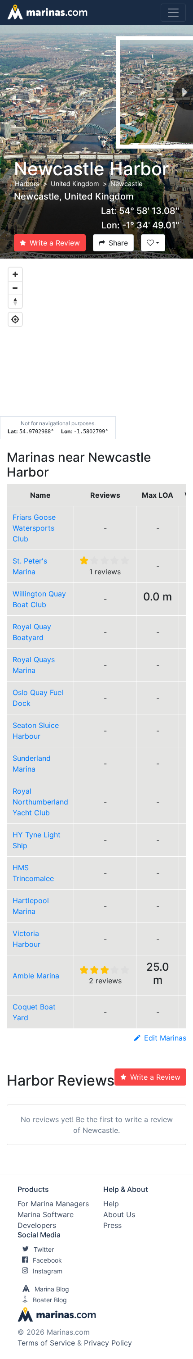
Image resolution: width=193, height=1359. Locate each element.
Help (111, 1203)
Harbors (27, 183)
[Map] (96, 349)
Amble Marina (36, 975)
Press (112, 1225)
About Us (119, 1214)
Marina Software (46, 1214)
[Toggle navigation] (173, 13)
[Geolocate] (15, 319)
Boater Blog (50, 1300)
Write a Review (55, 242)
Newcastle (126, 183)
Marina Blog (52, 1289)
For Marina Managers (53, 1203)
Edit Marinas (165, 1037)
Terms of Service (46, 1342)
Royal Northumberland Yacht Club (40, 801)
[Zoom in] (15, 274)
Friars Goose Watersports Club (34, 528)
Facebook (47, 1260)
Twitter (44, 1249)
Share (118, 242)
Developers (37, 1225)
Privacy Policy (108, 1342)
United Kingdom (75, 183)
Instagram (47, 1271)
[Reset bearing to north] (15, 301)
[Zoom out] (15, 288)
